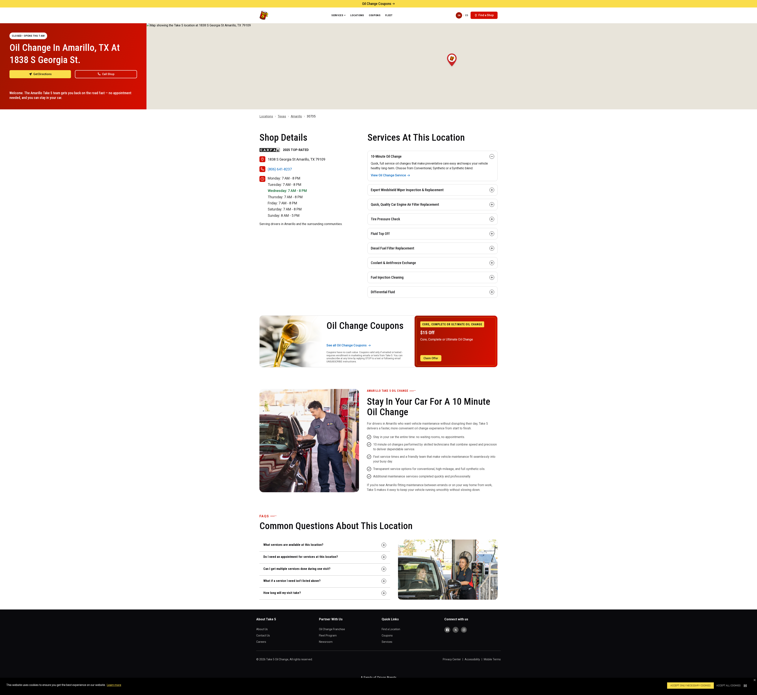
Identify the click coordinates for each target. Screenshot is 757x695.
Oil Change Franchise (332, 629)
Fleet (389, 15)
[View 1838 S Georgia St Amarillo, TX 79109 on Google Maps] (451, 66)
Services (337, 15)
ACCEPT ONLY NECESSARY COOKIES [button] (690, 685)
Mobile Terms (492, 659)
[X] (456, 630)
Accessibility (472, 659)
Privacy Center (452, 659)
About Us (262, 629)
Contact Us (263, 635)
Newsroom (326, 641)
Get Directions (42, 74)
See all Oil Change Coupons (346, 345)
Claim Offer (430, 358)
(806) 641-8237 (280, 169)
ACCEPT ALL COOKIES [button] (728, 685)
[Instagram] (464, 630)
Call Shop (108, 74)
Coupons (374, 15)
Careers (261, 641)
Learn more (114, 685)
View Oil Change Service (388, 175)
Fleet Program (328, 635)
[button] (754, 680)
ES (466, 15)
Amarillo (296, 116)
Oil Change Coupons (376, 4)
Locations (357, 15)
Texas (282, 116)
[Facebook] (447, 630)
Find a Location (391, 629)
